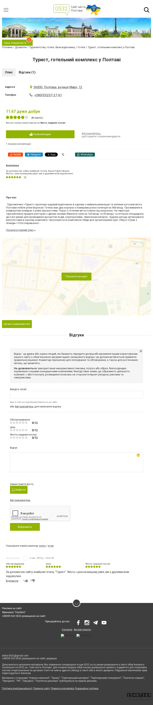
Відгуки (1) (27, 72)
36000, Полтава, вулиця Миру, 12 (57, 87)
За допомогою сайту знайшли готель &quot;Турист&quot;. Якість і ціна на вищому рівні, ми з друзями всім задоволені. (40, 172)
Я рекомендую (42, 134)
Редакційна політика (86, 688)
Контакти (67, 629)
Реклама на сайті (12, 608)
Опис (9, 72)
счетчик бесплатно (140, 699)
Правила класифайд (62, 688)
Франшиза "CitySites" (14, 612)
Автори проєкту (82, 629)
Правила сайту (41, 688)
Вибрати (20, 489)
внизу (42, 545)
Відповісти (12, 580)
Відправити (25, 526)
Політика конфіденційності (17, 688)
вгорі (51, 545)
